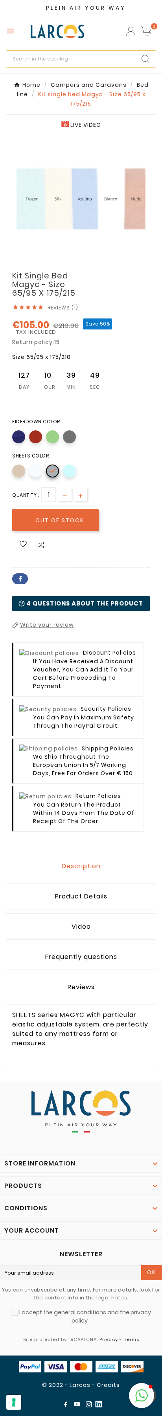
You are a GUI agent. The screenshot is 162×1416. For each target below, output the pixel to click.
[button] (141, 1395)
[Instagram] (90, 1405)
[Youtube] (78, 1405)
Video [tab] (81, 926)
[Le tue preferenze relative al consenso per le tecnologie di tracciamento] (13, 1402)
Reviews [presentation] (81, 987)
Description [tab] (81, 866)
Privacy (108, 1339)
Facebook (20, 578)
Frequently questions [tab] (81, 956)
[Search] (145, 59)
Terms (131, 1339)
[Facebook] (66, 1405)
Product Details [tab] (81, 896)
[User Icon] (130, 31)
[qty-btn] (80, 494)
